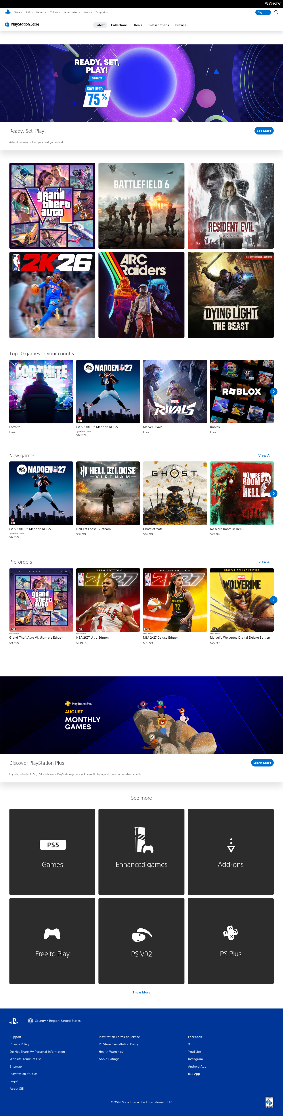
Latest (100, 25)
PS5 (28, 12)
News (87, 12)
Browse (180, 25)
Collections (119, 25)
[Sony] (273, 7)
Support (100, 12)
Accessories (70, 12)
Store (17, 12)
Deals (138, 25)
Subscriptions (159, 25)
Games (39, 12)
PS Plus (54, 12)
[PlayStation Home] (7, 12)
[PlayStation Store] (23, 24)
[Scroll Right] (273, 391)
